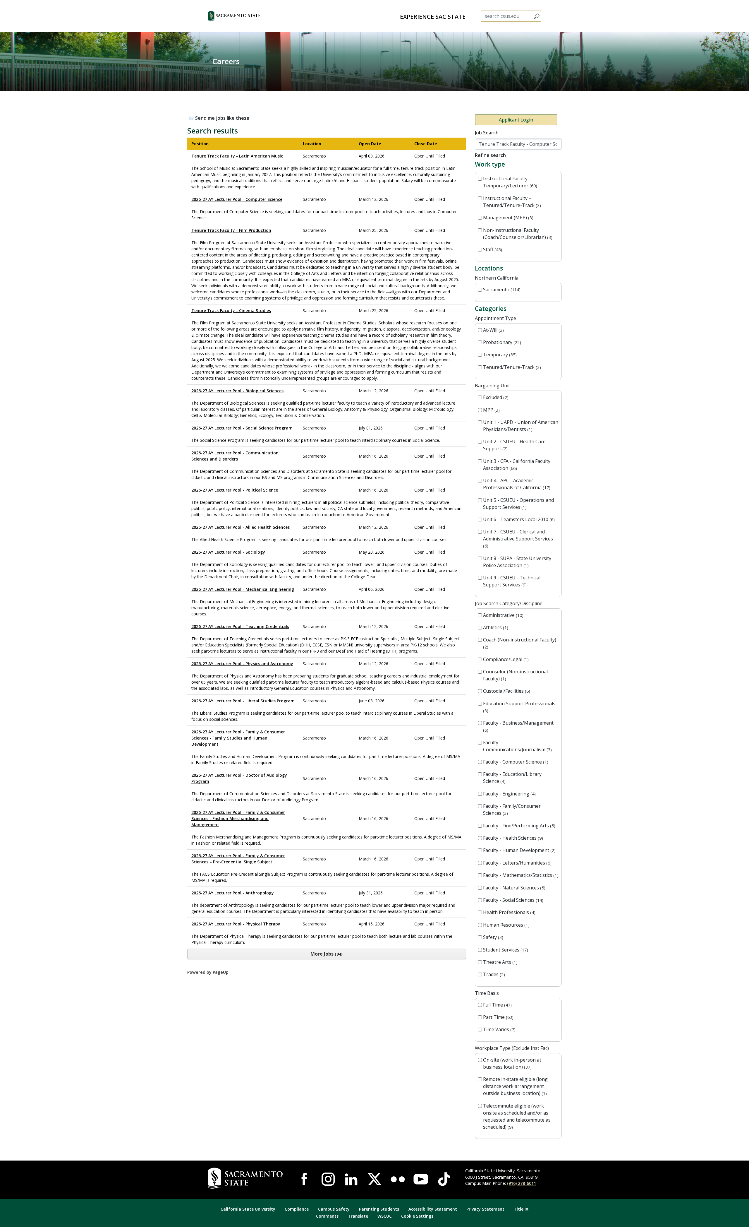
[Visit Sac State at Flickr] (397, 1179)
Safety (492, 937)
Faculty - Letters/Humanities (516, 863)
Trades (493, 974)
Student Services (505, 950)
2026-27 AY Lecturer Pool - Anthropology (232, 893)
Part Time (497, 1017)
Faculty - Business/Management (518, 726)
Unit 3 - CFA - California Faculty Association (516, 464)
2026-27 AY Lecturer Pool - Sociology (228, 552)
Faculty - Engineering (508, 793)
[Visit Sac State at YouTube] (420, 1179)
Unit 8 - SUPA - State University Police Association (517, 562)
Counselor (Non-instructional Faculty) (515, 675)
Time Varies (498, 1029)
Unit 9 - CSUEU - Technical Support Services (511, 581)
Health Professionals (508, 912)
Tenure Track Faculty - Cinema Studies (231, 310)
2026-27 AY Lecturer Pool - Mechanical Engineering (242, 589)
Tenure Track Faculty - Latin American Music (237, 156)
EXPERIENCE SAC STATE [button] (432, 16)
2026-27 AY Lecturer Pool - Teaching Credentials (240, 626)
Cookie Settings (417, 1216)
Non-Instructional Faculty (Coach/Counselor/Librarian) (517, 233)
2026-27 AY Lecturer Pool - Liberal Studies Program (243, 701)
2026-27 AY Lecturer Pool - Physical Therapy (235, 924)
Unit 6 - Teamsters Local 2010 (518, 519)
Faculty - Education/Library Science (512, 777)
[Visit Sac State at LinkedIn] (351, 1179)
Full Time (496, 1005)
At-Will (492, 330)
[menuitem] (432, 16)
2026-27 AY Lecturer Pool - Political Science (234, 490)
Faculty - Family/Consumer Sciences (512, 809)
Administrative (502, 615)
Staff (492, 249)
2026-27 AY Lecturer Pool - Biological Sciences (237, 390)
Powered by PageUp (208, 972)
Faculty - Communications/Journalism (516, 746)
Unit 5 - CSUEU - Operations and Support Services (518, 503)
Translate (358, 1216)
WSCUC (384, 1216)
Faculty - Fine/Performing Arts (518, 825)
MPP (490, 410)
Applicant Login (516, 120)
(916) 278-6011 (521, 1183)
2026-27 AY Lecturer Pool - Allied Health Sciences (240, 527)
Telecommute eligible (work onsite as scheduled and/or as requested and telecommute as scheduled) (517, 1116)
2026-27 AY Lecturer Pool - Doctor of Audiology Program (239, 778)
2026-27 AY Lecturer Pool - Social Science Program (242, 428)
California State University (248, 1209)
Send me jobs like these (222, 118)
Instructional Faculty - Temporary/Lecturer (509, 182)
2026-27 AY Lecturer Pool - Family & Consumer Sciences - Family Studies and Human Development (238, 738)
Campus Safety (334, 1209)
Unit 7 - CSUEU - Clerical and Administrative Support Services (518, 538)
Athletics (495, 627)
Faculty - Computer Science (515, 762)
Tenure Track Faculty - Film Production (231, 230)
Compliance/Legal (505, 659)
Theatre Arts (499, 962)
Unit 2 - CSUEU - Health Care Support (514, 445)
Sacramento (501, 289)
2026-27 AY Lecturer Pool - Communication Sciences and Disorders (235, 456)
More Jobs (325, 954)
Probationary (501, 342)
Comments (327, 1216)
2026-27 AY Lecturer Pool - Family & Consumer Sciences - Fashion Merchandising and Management (238, 818)
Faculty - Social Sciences (512, 900)
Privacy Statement (485, 1209)
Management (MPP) (507, 217)
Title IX (521, 1209)
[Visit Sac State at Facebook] (305, 1179)
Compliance (297, 1209)
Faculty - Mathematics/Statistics (520, 875)
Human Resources (505, 925)
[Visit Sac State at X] (374, 1179)
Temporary (499, 354)
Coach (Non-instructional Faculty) (519, 643)
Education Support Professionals (519, 706)
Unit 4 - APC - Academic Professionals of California (516, 484)
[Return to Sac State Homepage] (246, 1178)
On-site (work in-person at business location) (512, 1063)
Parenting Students (379, 1209)
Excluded (495, 397)
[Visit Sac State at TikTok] (444, 1179)
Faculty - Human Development (518, 850)
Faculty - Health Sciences (512, 838)
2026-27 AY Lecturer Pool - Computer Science (236, 199)
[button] (244, 16)
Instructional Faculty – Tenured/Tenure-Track (511, 201)
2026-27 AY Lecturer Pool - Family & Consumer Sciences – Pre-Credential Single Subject (238, 859)
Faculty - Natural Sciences (513, 887)
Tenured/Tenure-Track (511, 367)
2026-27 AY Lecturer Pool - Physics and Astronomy (242, 663)
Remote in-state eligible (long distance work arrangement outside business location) (515, 1086)
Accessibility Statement (432, 1209)
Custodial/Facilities (506, 691)
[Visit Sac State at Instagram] (328, 1179)
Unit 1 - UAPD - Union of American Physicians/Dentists (520, 425)
